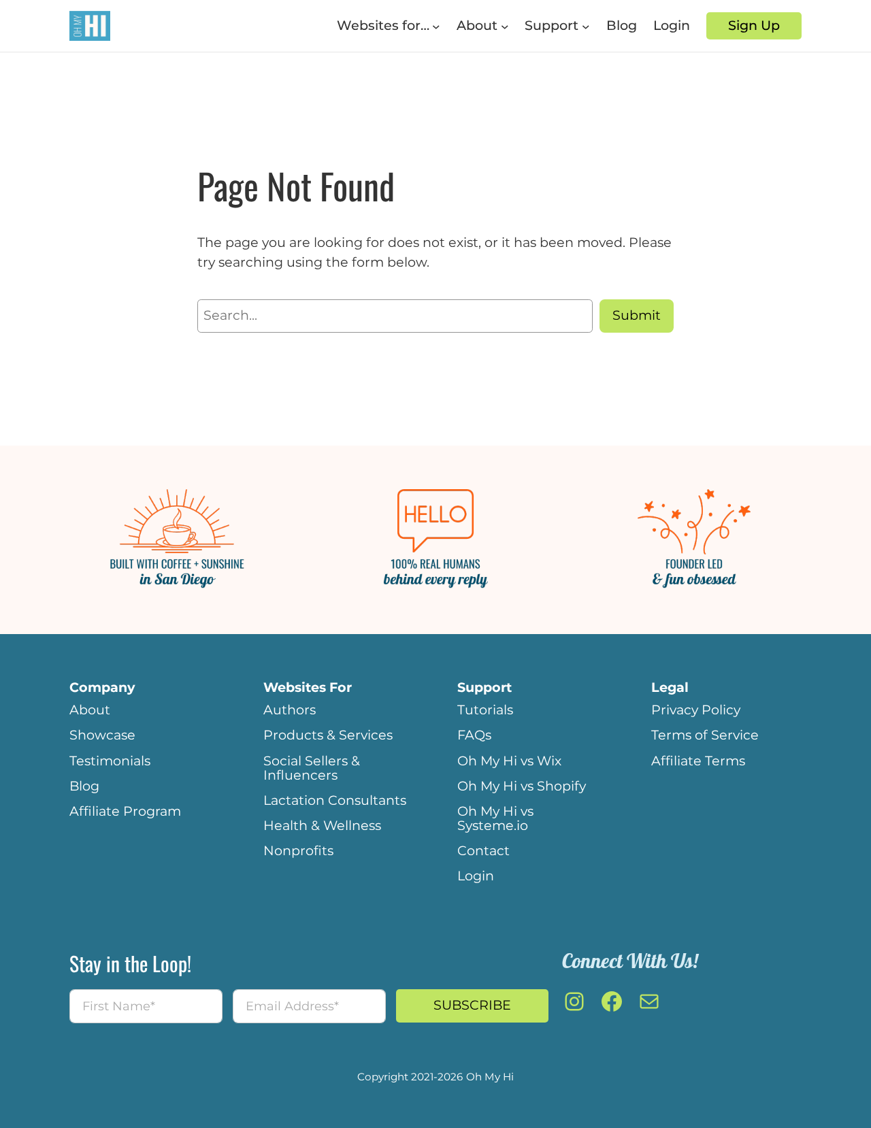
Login (475, 875)
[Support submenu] (586, 26)
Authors (289, 709)
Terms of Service (705, 735)
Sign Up (754, 25)
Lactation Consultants (334, 800)
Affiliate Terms (698, 760)
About (89, 709)
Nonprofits (298, 850)
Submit (636, 315)
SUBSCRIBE (472, 1005)
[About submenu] (505, 26)
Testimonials (109, 760)
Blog (84, 786)
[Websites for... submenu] (436, 26)
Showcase (102, 735)
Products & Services (328, 735)
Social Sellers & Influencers (311, 767)
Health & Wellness (322, 825)
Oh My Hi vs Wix (509, 760)
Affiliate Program (125, 811)
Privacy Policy (695, 709)
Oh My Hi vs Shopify (521, 786)
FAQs (474, 735)
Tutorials (485, 709)
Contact (483, 850)
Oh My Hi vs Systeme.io (495, 818)
